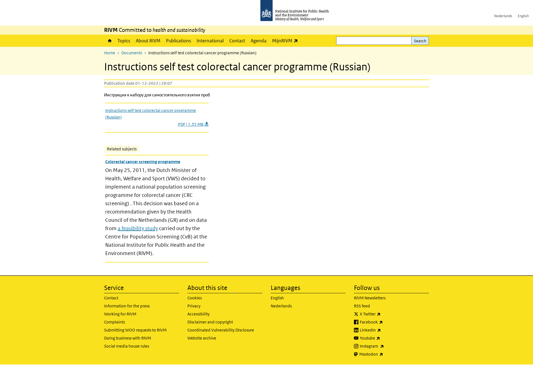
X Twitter (385, 314)
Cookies (194, 297)
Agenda (258, 41)
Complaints (114, 322)
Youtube (384, 338)
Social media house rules (126, 346)
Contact (237, 41)
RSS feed (362, 306)
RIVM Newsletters (370, 297)
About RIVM (148, 41)
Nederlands (503, 16)
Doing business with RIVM (127, 338)
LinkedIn (385, 330)
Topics (123, 41)
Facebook (386, 322)
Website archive (201, 338)
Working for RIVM (120, 314)
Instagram (386, 346)
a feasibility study (138, 228)
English (523, 16)
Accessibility (198, 314)
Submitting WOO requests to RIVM (135, 330)
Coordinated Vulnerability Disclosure (220, 330)
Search (420, 40)
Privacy (193, 306)
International (210, 41)
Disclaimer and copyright (210, 322)
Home (109, 41)
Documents (131, 52)
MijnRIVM (286, 40)
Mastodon (385, 354)
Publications (178, 41)
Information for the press (127, 306)
